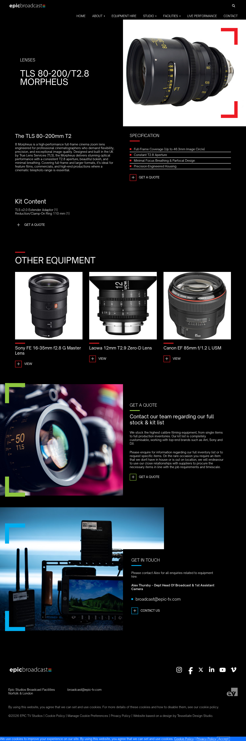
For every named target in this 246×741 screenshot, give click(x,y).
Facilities (170, 16)
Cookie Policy (184, 739)
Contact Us (146, 610)
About (97, 16)
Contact (231, 16)
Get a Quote (145, 177)
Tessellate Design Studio (194, 716)
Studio (148, 16)
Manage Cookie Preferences (88, 716)
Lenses (27, 59)
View (24, 364)
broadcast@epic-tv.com (158, 599)
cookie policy (208, 707)
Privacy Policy (206, 739)
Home (81, 16)
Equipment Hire (124, 16)
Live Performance (202, 16)
